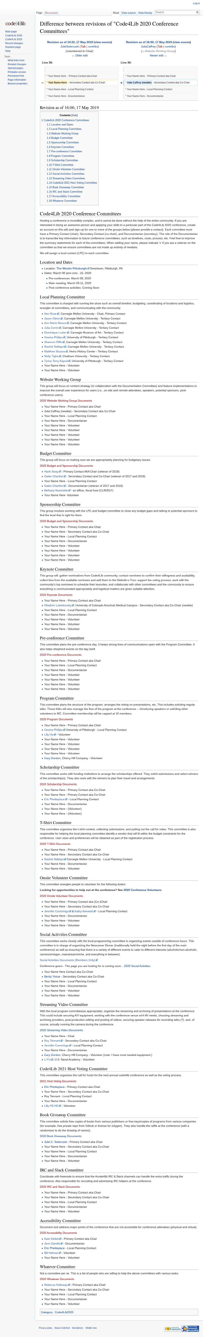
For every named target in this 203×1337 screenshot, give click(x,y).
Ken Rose (50, 313)
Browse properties (17, 83)
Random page (13, 47)
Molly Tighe (51, 356)
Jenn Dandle (52, 1243)
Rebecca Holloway (55, 1284)
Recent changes (14, 43)
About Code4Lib (62, 1328)
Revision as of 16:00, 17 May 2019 (149, 42)
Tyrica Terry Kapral (56, 360)
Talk (83, 46)
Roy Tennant (52, 1040)
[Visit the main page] (15, 23)
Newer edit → (158, 55)
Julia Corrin (51, 327)
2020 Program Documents (56, 719)
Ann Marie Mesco (55, 323)
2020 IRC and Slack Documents (60, 1186)
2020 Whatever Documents (57, 1279)
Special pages (15, 68)
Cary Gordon (52, 758)
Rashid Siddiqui (54, 346)
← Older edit (80, 55)
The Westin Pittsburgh (71, 268)
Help (8, 51)
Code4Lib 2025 (13, 39)
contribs (93, 46)
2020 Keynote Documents (56, 594)
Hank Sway (51, 471)
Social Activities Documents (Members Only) (67, 960)
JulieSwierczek (69, 46)
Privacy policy (45, 1328)
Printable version (17, 72)
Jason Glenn (52, 318)
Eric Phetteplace (54, 799)
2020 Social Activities (137, 966)
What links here (16, 60)
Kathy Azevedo (84, 911)
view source (103, 42)
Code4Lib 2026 (13, 35)
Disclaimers (77, 1328)
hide (74, 115)
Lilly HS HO (51, 1105)
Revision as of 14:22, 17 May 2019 (70, 42)
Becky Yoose (52, 976)
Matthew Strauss (54, 351)
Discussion (51, 12)
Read (116, 12)
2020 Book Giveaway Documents (60, 1136)
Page (39, 12)
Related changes (17, 64)
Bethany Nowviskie (56, 490)
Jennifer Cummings (56, 911)
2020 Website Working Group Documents (66, 400)
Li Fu (47, 1059)
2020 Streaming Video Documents (61, 1030)
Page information (17, 79)
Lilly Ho (48, 734)
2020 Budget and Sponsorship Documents (66, 465)
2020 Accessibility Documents (58, 1232)
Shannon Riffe (53, 342)
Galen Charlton (53, 476)
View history (145, 12)
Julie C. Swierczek (55, 1141)
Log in (196, 3)
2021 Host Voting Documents (58, 1081)
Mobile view (91, 1328)
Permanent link (16, 75)
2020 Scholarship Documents (58, 784)
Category (47, 1312)
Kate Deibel (51, 1238)
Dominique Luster (55, 332)
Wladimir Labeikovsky (57, 605)
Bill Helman (51, 1252)
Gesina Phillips (53, 337)
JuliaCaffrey (148, 46)
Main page (11, 31)
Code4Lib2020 (64, 1312)
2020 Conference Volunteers (143, 890)
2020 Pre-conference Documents (60, 654)
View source (129, 12)
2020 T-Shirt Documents (55, 843)
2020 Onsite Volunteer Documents (61, 895)
